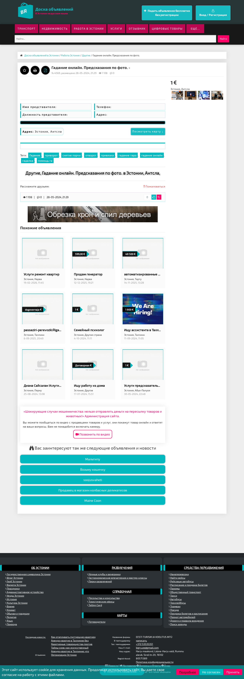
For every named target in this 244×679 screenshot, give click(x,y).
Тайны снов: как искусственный (69, 647)
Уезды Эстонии (15, 595)
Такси (173, 595)
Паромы (175, 588)
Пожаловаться (155, 186)
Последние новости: (35, 637)
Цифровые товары (167, 28)
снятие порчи (72, 155)
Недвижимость (55, 28)
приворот (51, 155)
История (11, 599)
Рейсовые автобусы (182, 581)
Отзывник (137, 28)
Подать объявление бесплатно (168, 12)
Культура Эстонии (17, 602)
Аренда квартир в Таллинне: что (70, 651)
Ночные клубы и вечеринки (104, 574)
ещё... (195, 28)
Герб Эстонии (14, 581)
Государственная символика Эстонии (28, 574)
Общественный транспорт (185, 592)
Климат (11, 609)
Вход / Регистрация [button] (213, 14)
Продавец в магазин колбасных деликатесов (92, 490)
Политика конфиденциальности (154, 661)
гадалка (27, 160)
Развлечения (122, 567)
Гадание (34, 155)
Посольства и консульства (104, 597)
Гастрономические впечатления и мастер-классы (117, 577)
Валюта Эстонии (16, 584)
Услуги (116, 28)
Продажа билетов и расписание (189, 613)
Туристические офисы (101, 601)
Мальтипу (92, 459)
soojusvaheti (92, 480)
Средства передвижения (204, 567)
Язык (9, 620)
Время (10, 606)
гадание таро (127, 155)
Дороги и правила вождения (187, 620)
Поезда (174, 609)
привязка (107, 155)
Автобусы (176, 599)
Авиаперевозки (179, 574)
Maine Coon (92, 500)
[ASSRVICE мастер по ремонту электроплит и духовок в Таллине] (217, 94)
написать (141, 640)
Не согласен (211, 672)
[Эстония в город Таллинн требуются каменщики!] (177, 94)
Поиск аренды (178, 624)
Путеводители (96, 621)
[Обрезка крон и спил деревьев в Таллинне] (93, 213)
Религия (11, 617)
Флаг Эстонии (14, 577)
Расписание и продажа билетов (189, 584)
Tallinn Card (95, 605)
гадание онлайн (152, 155)
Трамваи (175, 606)
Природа (11, 624)
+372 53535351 (144, 644)
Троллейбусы (178, 602)
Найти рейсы (177, 577)
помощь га (45, 160)
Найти (223, 38)
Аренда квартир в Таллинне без (70, 640)
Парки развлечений (100, 581)
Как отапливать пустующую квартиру (73, 636)
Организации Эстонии (64, 654)
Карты (122, 615)
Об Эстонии (40, 567)
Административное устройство (25, 592)
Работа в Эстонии (89, 28)
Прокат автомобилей (182, 617)
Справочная (122, 591)
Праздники (13, 588)
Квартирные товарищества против (71, 644)
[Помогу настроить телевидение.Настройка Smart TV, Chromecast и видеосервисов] (190, 94)
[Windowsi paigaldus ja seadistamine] (204, 94)
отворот (90, 155)
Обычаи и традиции (17, 613)
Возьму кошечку (92, 469)
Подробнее (187, 672)
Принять (232, 672)
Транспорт (27, 28)
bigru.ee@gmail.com (147, 647)
